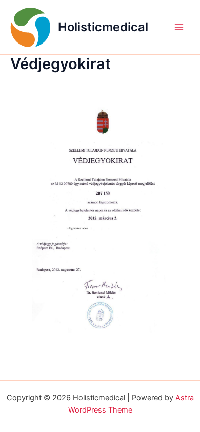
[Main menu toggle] (179, 27)
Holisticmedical (103, 26)
